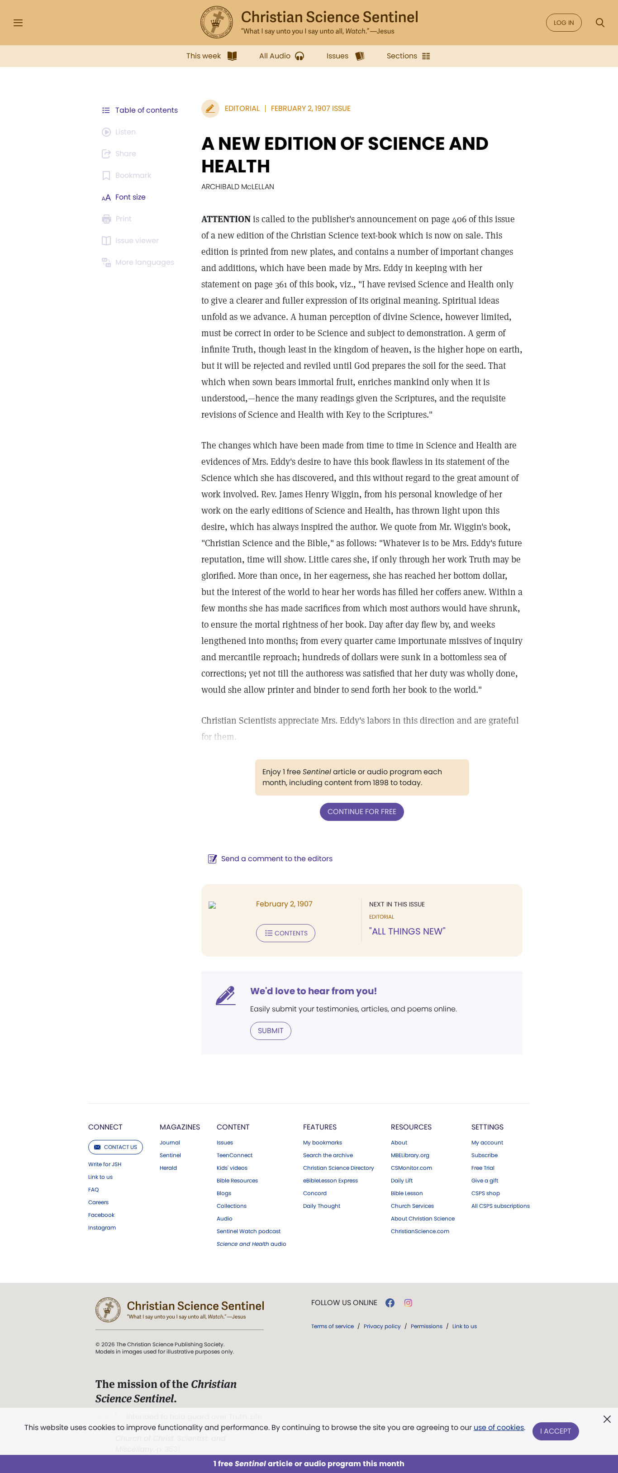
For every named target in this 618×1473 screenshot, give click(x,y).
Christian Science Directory (338, 1168)
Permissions (426, 1326)
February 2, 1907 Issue (311, 108)
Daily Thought (321, 1206)
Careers (98, 1202)
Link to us (100, 1177)
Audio (225, 1218)
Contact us (120, 1147)
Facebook (101, 1215)
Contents (291, 933)
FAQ (93, 1189)
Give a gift (484, 1180)
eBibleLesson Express (330, 1180)
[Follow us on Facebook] (390, 1302)
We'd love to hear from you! (313, 991)
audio (251, 1244)
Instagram (102, 1227)
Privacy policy (382, 1326)
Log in (564, 22)
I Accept (555, 1431)
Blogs (224, 1193)
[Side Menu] (18, 23)
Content (233, 1127)
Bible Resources (237, 1180)
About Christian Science (423, 1218)
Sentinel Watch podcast (248, 1231)
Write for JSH (104, 1164)
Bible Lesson (407, 1193)
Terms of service (332, 1326)
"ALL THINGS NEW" (407, 931)
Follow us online (344, 1302)
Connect (105, 1127)
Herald (168, 1168)
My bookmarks (322, 1142)
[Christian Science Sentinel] (309, 22)
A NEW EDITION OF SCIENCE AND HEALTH (345, 154)
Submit (271, 1030)
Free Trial (482, 1168)
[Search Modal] (600, 23)
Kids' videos (232, 1168)
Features (320, 1127)
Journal (170, 1142)
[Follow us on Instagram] (408, 1302)
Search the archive (328, 1155)
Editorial (242, 108)
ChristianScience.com (420, 1231)
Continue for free (362, 811)
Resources (411, 1127)
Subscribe (484, 1155)
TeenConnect (234, 1155)
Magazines (180, 1127)
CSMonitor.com (411, 1168)
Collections (232, 1206)
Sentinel (170, 1155)
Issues (225, 1142)
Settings (487, 1127)
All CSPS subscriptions (500, 1206)
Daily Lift (402, 1180)
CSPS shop (485, 1193)
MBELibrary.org (410, 1155)
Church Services (412, 1206)
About (399, 1142)
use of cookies (499, 1427)
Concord (315, 1193)
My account (487, 1142)
